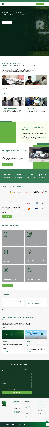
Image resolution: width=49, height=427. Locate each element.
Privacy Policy (17, 391)
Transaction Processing (42, 408)
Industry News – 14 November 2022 (12, 344)
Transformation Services (10, 108)
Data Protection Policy (30, 420)
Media (31, 3)
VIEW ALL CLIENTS (7, 216)
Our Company (20, 3)
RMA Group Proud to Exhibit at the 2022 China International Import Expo (36, 346)
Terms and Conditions (30, 416)
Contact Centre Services (42, 412)
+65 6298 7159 (16, 414)
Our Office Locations (36, 0)
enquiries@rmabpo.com (18, 413)
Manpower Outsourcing (42, 409)
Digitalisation (40, 406)
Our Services (28, 409)
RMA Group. (10, 426)
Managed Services (31, 108)
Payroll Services (41, 414)
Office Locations (29, 415)
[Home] (6, 403)
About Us (16, 22)
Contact (27, 414)
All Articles (3, 329)
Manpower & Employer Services (35, 87)
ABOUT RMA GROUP (7, 164)
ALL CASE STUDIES (7, 285)
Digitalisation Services (9, 87)
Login (46, 0)
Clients (27, 3)
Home (10, 3)
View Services (6, 22)
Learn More (6, 93)
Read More (6, 353)
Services (14, 3)
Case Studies (28, 410)
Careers (42, 0)
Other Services (40, 415)
